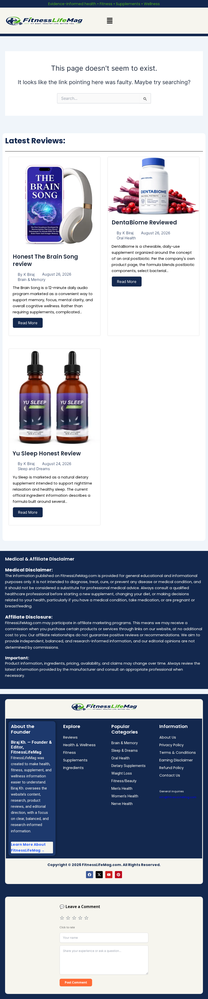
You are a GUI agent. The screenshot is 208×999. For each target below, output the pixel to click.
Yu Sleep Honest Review (47, 453)
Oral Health (126, 238)
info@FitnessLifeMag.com (177, 797)
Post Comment (76, 982)
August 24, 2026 (56, 464)
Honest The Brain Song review (45, 260)
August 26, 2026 (56, 274)
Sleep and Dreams (34, 468)
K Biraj (29, 274)
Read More (28, 322)
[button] (110, 20)
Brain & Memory (31, 279)
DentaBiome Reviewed (144, 222)
